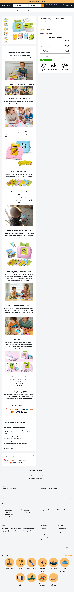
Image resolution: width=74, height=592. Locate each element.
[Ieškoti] (42, 5)
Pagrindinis (19, 10)
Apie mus (43, 530)
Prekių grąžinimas (45, 536)
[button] (55, 41)
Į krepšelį (47, 60)
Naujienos (46, 10)
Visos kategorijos (28, 10)
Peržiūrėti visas (68, 555)
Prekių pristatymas (45, 534)
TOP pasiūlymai (38, 10)
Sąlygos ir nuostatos (45, 539)
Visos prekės (6, 14)
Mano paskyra (49, 6)
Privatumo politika (45, 537)
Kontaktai (53, 10)
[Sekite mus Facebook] (67, 547)
